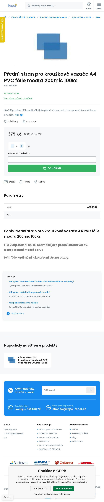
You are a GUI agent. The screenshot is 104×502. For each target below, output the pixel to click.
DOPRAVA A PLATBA (48, 433)
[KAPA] (5, 17)
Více (17, 115)
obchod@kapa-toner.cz (69, 409)
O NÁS (75, 429)
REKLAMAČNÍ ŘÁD (80, 433)
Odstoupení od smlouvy (50, 429)
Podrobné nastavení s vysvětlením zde (52, 494)
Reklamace (77, 441)
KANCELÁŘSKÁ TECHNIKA (23, 17)
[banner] (13, 6)
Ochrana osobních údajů (51, 445)
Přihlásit (90, 390)
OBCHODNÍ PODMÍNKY (49, 437)
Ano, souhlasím (64, 488)
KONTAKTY (44, 441)
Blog (74, 437)
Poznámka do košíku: (19, 153)
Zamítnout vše (40, 488)
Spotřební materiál (81, 17)
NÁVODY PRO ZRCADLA (49, 449)
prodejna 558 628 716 (28, 409)
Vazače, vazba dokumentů (53, 17)
